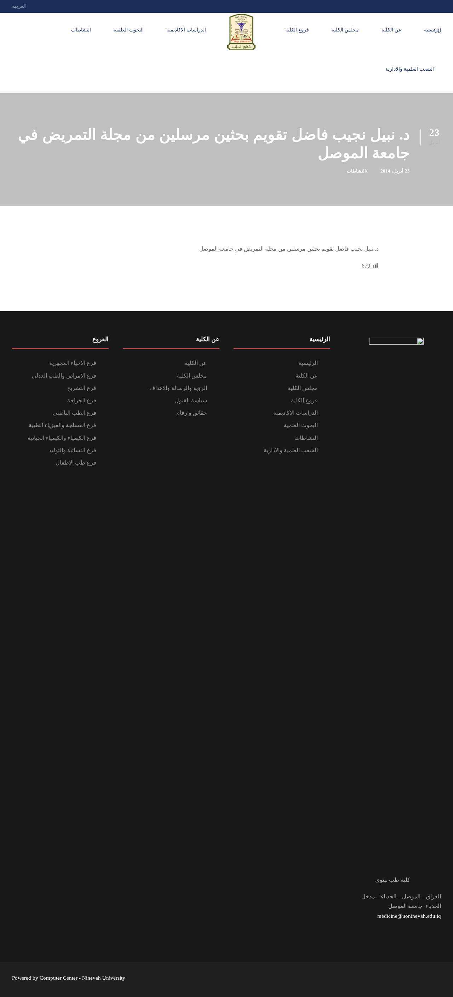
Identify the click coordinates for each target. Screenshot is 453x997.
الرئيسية (432, 30)
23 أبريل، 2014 (395, 171)
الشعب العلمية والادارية (409, 69)
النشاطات (81, 30)
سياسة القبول (191, 400)
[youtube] (413, 6)
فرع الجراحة (81, 400)
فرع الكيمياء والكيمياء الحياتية (62, 438)
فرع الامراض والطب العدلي (64, 376)
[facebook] (426, 6)
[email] (439, 6)
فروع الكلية (297, 30)
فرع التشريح (81, 388)
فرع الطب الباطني (74, 413)
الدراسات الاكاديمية (186, 30)
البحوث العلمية (129, 30)
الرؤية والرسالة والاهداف (178, 388)
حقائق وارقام (191, 413)
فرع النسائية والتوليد (72, 450)
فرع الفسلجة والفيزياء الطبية (62, 425)
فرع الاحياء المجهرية (72, 363)
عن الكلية (391, 30)
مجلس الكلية (345, 30)
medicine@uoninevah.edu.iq (409, 916)
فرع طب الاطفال (76, 463)
